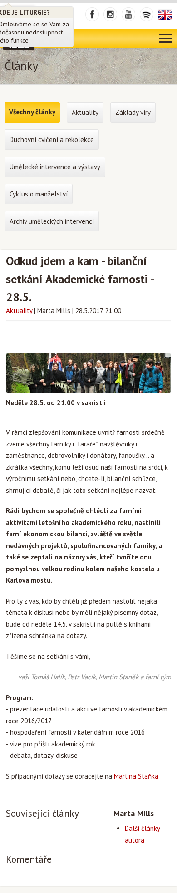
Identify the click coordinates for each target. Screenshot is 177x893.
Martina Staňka (136, 776)
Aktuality (19, 310)
